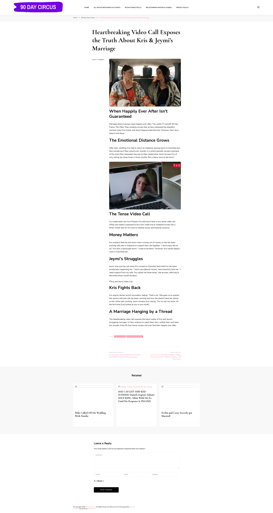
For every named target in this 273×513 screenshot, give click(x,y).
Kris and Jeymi (120, 336)
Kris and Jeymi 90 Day (134, 336)
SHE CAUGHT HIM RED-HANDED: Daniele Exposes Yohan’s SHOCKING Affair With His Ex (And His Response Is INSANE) (136, 396)
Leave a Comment (99, 59)
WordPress (91, 509)
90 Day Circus (90, 507)
